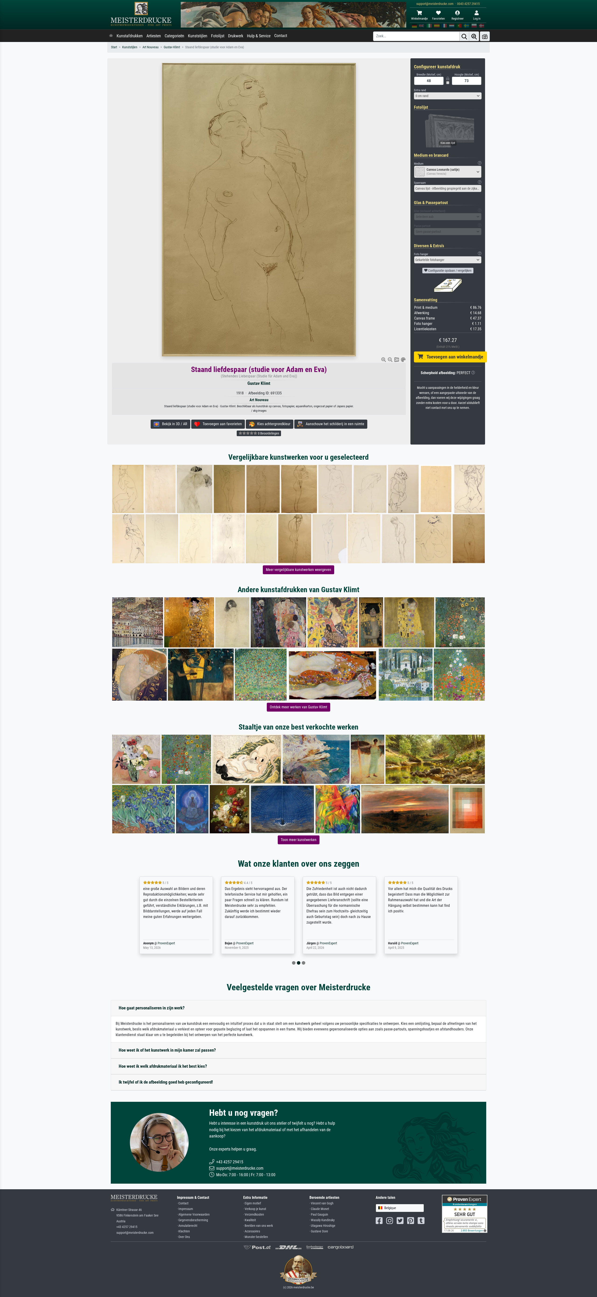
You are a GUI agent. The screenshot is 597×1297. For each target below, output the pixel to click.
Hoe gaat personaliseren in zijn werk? (152, 1008)
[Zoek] (464, 36)
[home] (111, 35)
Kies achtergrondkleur (272, 424)
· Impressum (185, 1209)
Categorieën (174, 36)
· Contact (182, 1203)
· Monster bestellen (255, 1237)
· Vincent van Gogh (321, 1203)
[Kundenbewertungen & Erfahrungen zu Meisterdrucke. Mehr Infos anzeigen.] (464, 1213)
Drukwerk (235, 36)
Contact (280, 35)
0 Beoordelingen (268, 433)
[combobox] (448, 95)
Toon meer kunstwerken (298, 840)
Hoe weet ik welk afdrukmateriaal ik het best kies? (163, 1066)
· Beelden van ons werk (258, 1226)
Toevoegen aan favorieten (221, 424)
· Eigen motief (252, 1203)
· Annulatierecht (187, 1226)
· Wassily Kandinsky (322, 1220)
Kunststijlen (197, 36)
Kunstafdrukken (130, 36)
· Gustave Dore (318, 1231)
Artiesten (153, 36)
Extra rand (420, 90)
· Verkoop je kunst (254, 1209)
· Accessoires (251, 1231)
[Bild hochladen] (485, 36)
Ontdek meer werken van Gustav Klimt (298, 707)
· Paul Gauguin (318, 1215)
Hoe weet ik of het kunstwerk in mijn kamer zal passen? (167, 1050)
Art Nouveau (150, 47)
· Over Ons (183, 1237)
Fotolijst (217, 36)
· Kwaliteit (249, 1220)
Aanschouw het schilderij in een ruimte (333, 424)
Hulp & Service (259, 36)
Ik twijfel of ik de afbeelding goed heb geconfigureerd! (166, 1082)
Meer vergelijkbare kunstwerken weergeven (298, 569)
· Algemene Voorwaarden (193, 1215)
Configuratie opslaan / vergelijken (449, 270)
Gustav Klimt (172, 47)
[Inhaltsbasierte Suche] (474, 36)
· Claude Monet (319, 1209)
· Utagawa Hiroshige (322, 1226)
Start (114, 47)
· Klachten (183, 1231)
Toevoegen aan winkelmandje (453, 357)
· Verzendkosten (253, 1215)
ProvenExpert (165, 943)
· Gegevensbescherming (192, 1220)
